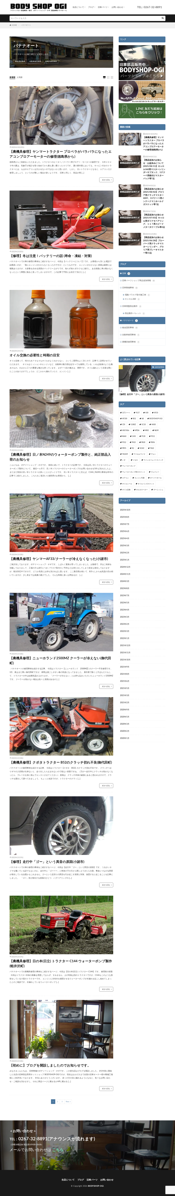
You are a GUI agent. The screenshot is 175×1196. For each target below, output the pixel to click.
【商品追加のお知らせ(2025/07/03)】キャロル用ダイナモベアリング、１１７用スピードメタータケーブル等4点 (154, 221)
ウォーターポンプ (128, 466)
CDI (123, 424)
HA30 (153, 424)
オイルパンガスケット (146, 484)
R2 (133, 448)
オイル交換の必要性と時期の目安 (35, 355)
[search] (162, 18)
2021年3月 (124, 695)
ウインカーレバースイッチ (153, 460)
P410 (134, 442)
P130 (143, 436)
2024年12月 (125, 567)
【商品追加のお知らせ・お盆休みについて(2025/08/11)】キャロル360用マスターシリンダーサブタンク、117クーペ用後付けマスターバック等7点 (154, 169)
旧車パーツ (102, 7)
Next (67, 1102)
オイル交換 (126, 490)
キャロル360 (132, 299)
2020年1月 (124, 738)
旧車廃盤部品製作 (131, 306)
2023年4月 (124, 610)
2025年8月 (124, 517)
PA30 (143, 442)
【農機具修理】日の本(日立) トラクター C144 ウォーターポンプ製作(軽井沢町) (61, 964)
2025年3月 (124, 546)
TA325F (125, 454)
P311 (153, 436)
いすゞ (124, 460)
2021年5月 (124, 688)
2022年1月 (124, 638)
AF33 (156, 413)
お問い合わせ (117, 7)
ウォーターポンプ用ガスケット (133, 472)
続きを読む (106, 180)
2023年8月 (124, 588)
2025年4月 (124, 538)
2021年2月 (124, 703)
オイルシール (127, 484)
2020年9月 (124, 710)
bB (143, 418)
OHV (134, 436)
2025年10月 (125, 510)
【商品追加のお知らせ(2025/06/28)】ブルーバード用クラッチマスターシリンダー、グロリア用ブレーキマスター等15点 (153, 245)
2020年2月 (124, 731)
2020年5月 (124, 717)
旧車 (126, 273)
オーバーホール (156, 478)
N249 (156, 430)
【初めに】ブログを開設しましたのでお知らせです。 (50, 1065)
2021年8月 (124, 674)
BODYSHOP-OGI (155, 418)
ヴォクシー (155, 472)
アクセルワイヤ (139, 454)
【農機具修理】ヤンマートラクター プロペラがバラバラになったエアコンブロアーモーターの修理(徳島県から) (61, 154)
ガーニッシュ (158, 490)
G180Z (133, 424)
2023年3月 (124, 617)
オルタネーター (142, 490)
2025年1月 (124, 560)
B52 (134, 418)
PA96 (153, 442)
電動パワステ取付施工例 (137, 295)
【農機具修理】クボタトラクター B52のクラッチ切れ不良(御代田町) (61, 762)
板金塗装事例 (20, 61)
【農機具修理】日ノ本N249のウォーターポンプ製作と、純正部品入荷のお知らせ (60, 457)
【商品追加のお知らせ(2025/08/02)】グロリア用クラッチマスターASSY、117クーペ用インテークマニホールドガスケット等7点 (153, 197)
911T (138, 413)
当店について (78, 7)
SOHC (142, 448)
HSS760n (125, 430)
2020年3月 (124, 724)
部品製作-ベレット (134, 313)
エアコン (125, 478)
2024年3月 (124, 581)
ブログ (91, 7)
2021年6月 (124, 681)
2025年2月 (124, 553)
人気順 (19, 77)
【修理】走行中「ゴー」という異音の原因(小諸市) (47, 862)
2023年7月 (124, 596)
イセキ (135, 460)
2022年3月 (124, 631)
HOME (14, 25)
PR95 (124, 448)
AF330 (124, 418)
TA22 (152, 448)
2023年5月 (124, 603)
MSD (147, 430)
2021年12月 (125, 646)
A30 (146, 413)
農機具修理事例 (51, 61)
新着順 (12, 77)
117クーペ (126, 413)
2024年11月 (125, 574)
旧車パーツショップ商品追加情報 (138, 281)
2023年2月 (124, 624)
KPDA (137, 430)
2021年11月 (125, 653)
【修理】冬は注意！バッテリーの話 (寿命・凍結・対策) (51, 256)
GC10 (144, 424)
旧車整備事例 (129, 288)
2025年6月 (124, 531)
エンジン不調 (139, 478)
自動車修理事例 (35, 61)
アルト (153, 454)
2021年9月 (124, 667)
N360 (124, 436)
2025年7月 (124, 524)
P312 (124, 442)
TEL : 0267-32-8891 (149, 7)
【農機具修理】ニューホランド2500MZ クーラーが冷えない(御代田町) (60, 661)
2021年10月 (125, 660)
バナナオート (26, 25)
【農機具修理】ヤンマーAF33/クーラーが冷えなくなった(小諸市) (59, 559)
